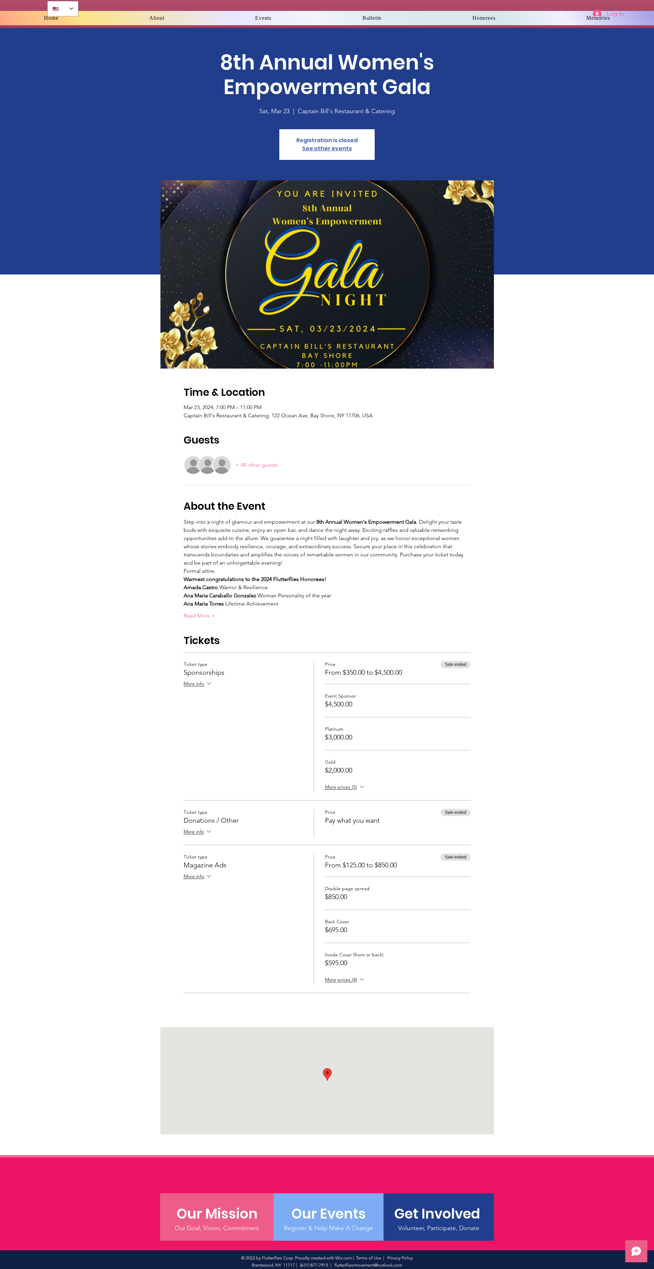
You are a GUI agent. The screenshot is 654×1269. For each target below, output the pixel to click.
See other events (327, 148)
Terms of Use (368, 1257)
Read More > (199, 615)
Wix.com (343, 1257)
